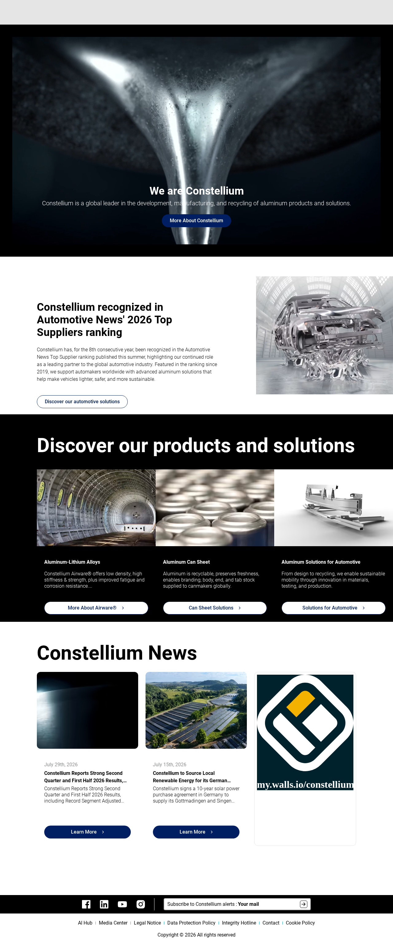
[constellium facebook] (86, 904)
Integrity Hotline (239, 923)
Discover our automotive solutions (82, 401)
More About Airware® (92, 608)
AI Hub (85, 923)
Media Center (113, 923)
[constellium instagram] (140, 904)
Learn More (84, 832)
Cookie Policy (300, 923)
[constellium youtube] (122, 904)
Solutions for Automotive (329, 608)
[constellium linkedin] (104, 904)
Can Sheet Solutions (211, 608)
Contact (271, 923)
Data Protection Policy (191, 923)
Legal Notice (147, 923)
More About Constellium (196, 220)
